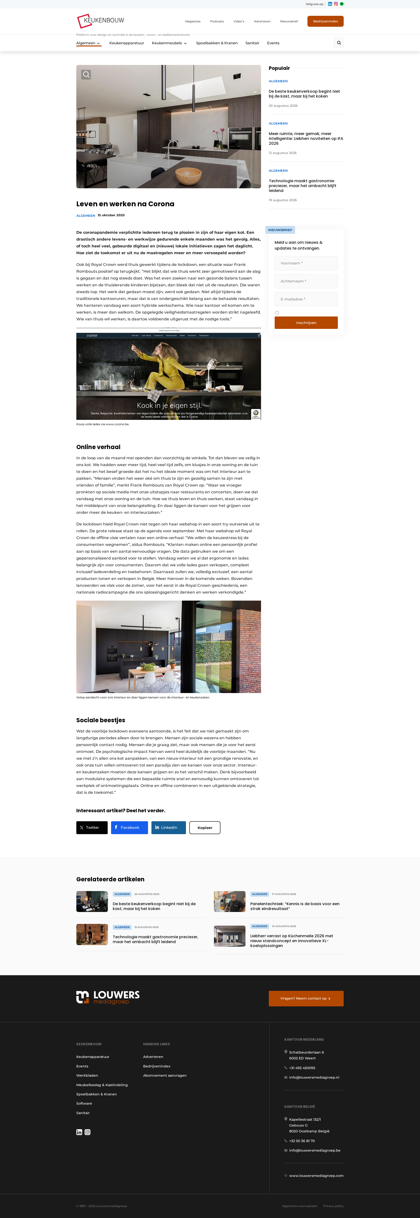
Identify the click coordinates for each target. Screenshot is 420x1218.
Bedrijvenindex (325, 21)
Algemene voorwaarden (299, 1206)
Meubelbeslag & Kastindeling (102, 1085)
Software (84, 1103)
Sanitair (252, 43)
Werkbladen (87, 1075)
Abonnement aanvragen (165, 1075)
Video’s (239, 21)
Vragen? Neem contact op (303, 998)
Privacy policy (333, 1206)
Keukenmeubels (167, 43)
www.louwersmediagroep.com (316, 1175)
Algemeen (85, 43)
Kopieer (205, 827)
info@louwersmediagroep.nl (314, 1077)
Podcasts (217, 21)
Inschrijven (306, 322)
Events (273, 43)
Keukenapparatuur (126, 43)
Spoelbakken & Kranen (217, 43)
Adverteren (262, 21)
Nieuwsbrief (289, 21)
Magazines (193, 21)
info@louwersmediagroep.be (315, 1150)
